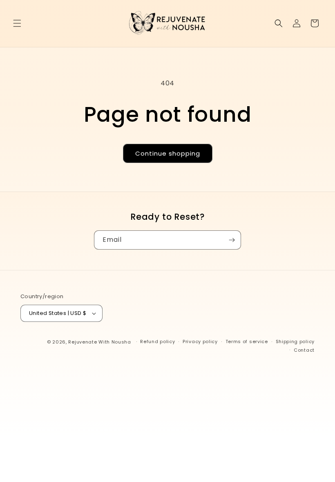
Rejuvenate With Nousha (99, 342)
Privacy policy (200, 341)
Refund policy (157, 341)
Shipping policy (295, 341)
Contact (304, 350)
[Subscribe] (232, 240)
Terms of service (247, 341)
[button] (17, 23)
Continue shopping (167, 153)
